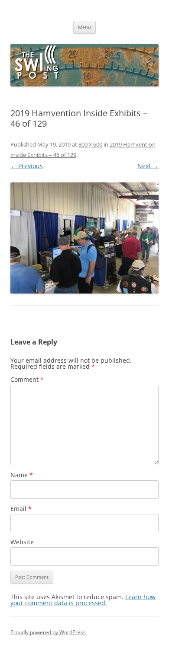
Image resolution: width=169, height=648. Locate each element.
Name (21, 475)
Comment (27, 379)
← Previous (26, 166)
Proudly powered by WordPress (48, 632)
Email (21, 508)
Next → (148, 166)
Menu (84, 27)
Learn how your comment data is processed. (83, 600)
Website (22, 542)
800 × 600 (90, 144)
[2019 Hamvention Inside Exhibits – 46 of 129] (84, 238)
